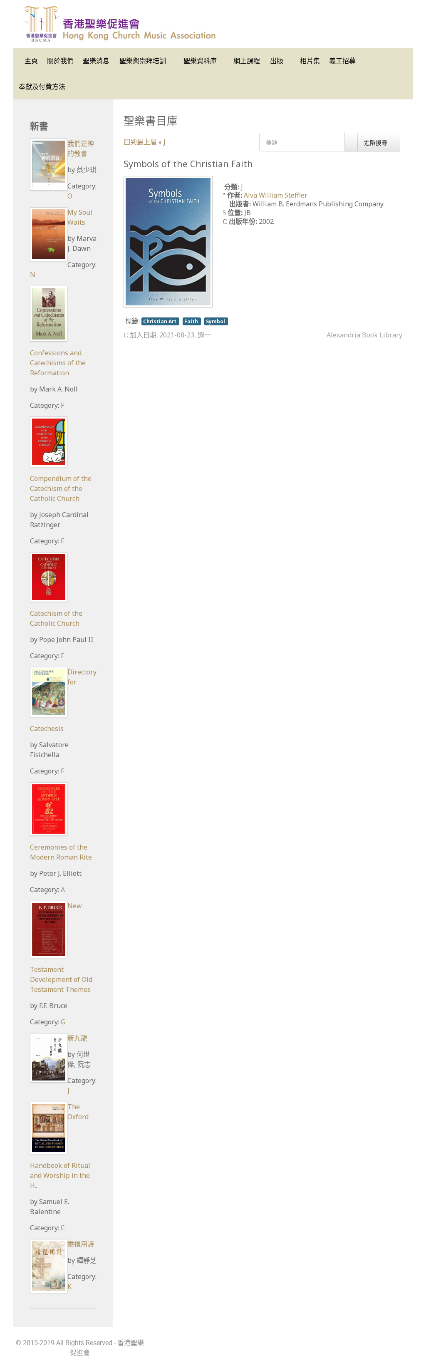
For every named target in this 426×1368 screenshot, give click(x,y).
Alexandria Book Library (364, 335)
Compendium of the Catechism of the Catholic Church (61, 488)
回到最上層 (140, 141)
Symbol (216, 321)
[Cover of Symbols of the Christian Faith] (168, 240)
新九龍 (77, 1038)
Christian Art (160, 321)
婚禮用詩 (80, 1244)
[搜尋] (351, 142)
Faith (191, 321)
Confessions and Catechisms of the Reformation (58, 362)
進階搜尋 (376, 142)
